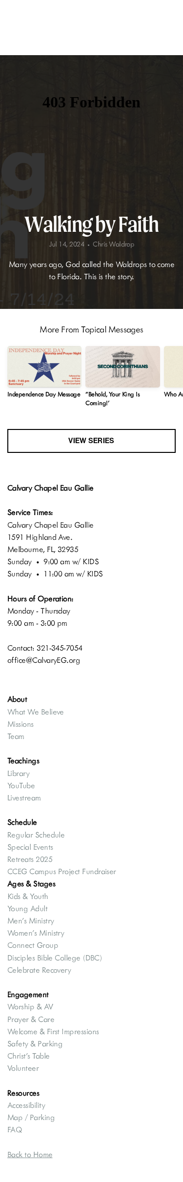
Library (18, 773)
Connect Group (32, 945)
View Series (91, 440)
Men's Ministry (30, 920)
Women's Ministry (35, 932)
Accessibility (26, 1105)
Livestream (24, 797)
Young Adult (27, 908)
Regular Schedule (35, 834)
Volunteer (23, 1068)
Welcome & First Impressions (53, 1031)
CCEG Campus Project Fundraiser (61, 871)
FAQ (14, 1129)
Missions (20, 724)
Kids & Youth (28, 896)
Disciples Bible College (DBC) (55, 957)
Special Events (30, 847)
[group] (44, 376)
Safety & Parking (34, 1043)
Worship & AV (31, 1006)
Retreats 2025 (29, 859)
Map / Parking (32, 1117)
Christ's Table (28, 1055)
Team (15, 736)
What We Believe (36, 711)
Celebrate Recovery (39, 970)
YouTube (21, 785)
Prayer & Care (30, 1019)
